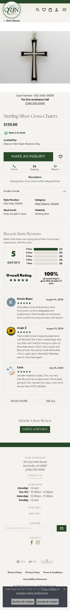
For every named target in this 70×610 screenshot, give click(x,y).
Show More (19, 401)
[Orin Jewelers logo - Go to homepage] (12, 10)
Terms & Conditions (52, 573)
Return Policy (15, 573)
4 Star (29, 253)
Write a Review (35, 429)
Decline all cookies (22, 601)
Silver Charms (13, 21)
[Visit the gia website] (21, 561)
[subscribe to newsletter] (61, 528)
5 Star (29, 249)
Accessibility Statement (35, 579)
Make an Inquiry (28, 156)
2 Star (29, 260)
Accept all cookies (47, 601)
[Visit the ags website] (47, 561)
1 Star (29, 263)
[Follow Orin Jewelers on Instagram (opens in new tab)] (38, 542)
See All (51, 401)
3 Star (29, 256)
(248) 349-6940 (35, 103)
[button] (38, 9)
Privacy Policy (32, 573)
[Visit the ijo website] (33, 561)
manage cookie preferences (32, 593)
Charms (55, 204)
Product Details (12, 191)
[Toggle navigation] (64, 10)
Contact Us (35, 476)
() (60, 249)
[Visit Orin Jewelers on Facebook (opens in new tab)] (31, 542)
